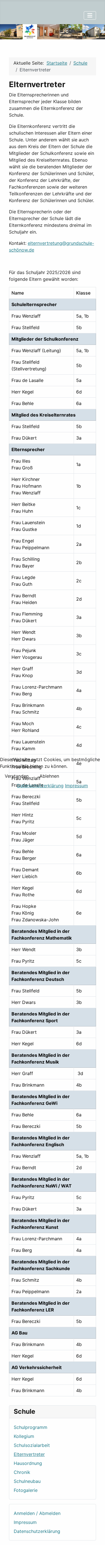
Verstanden (17, 776)
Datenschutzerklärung (40, 785)
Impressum (76, 785)
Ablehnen (49, 776)
